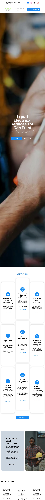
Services (18, 10)
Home (17, 8)
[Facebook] (28, 2)
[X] (34, 2)
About (22, 8)
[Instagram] (31, 2)
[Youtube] (37, 2)
